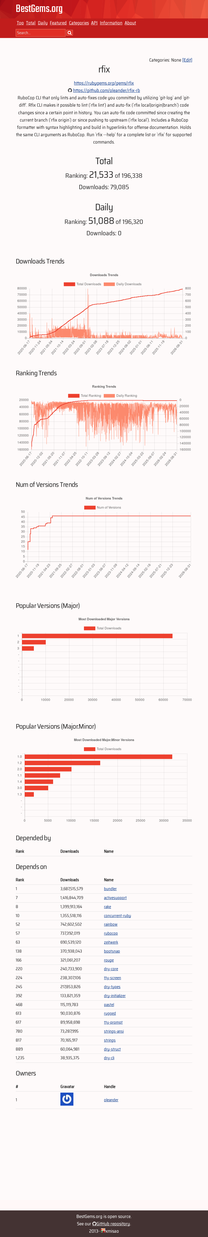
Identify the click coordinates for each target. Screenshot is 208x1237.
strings (110, 1040)
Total (30, 22)
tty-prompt (113, 1022)
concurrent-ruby (117, 915)
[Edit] (187, 60)
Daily (43, 22)
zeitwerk (111, 942)
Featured (58, 22)
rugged (110, 1013)
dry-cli (109, 1058)
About (130, 22)
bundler (110, 889)
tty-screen (112, 978)
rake (107, 906)
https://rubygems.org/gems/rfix (104, 83)
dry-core (111, 969)
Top (20, 22)
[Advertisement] (104, 1162)
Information (111, 22)
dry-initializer (115, 995)
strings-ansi (114, 1031)
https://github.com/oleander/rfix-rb (106, 90)
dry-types (112, 987)
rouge (109, 960)
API (94, 22)
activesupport (115, 898)
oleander (111, 1100)
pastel (109, 1004)
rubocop (111, 933)
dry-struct (112, 1049)
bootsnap (112, 951)
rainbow (111, 924)
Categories (79, 22)
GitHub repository (113, 1223)
